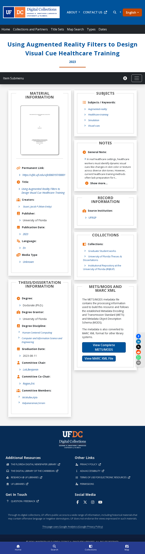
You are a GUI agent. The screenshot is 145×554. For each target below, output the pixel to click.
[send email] (140, 362)
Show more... (99, 183)
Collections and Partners (30, 29)
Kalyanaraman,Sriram (33, 403)
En (24, 248)
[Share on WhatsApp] (140, 357)
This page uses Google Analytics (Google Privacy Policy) (72, 526)
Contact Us (92, 12)
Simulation (93, 120)
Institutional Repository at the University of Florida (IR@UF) (102, 267)
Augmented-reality (97, 109)
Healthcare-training (98, 114)
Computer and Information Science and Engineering (42, 340)
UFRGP (92, 217)
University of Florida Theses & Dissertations (102, 258)
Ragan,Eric (29, 383)
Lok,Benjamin (30, 369)
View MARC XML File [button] (99, 358)
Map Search (75, 29)
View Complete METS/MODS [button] (104, 347)
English (131, 12)
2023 (25, 234)
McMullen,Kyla (29, 397)
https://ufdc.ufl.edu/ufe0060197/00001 (43, 175)
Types (91, 29)
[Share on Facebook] (140, 336)
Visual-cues (94, 125)
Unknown (28, 262)
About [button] (72, 12)
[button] (117, 12)
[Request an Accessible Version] (126, 78)
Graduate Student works (102, 251)
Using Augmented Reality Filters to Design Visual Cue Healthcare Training (43, 190)
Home (6, 29)
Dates (103, 29)
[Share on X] (140, 346)
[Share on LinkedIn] (140, 341)
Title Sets (57, 29)
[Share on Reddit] (140, 352)
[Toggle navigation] (136, 78)
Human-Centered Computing (37, 332)
